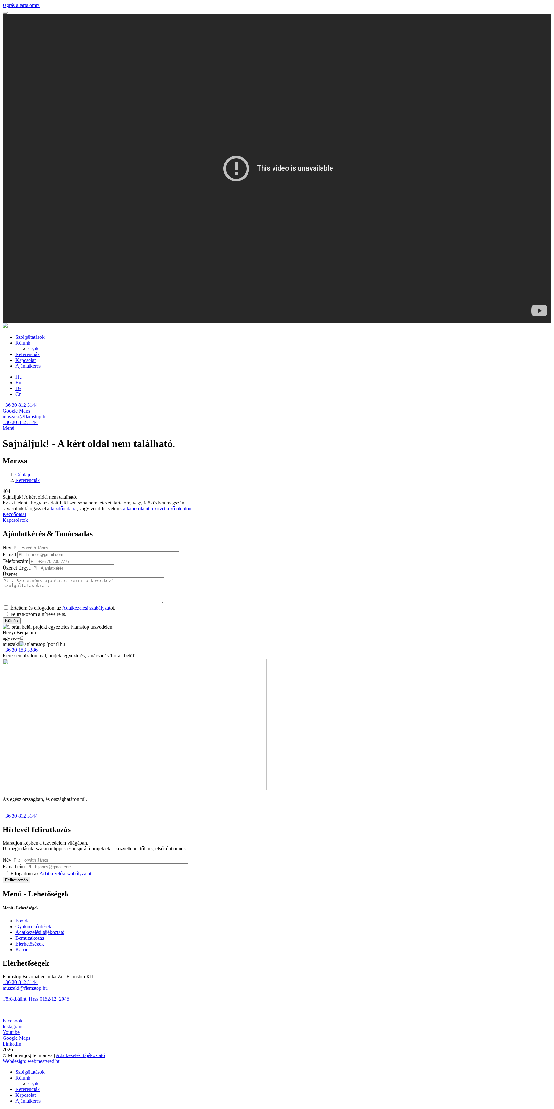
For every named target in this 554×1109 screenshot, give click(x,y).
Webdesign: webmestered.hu (32, 1061)
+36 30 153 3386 (20, 650)
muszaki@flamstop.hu (25, 416)
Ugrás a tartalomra (21, 5)
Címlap (22, 474)
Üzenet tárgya (17, 568)
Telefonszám (15, 561)
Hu (18, 376)
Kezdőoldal (14, 514)
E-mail (9, 554)
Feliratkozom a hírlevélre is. (38, 614)
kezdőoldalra (64, 508)
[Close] (5, 13)
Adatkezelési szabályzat (86, 608)
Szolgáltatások (30, 337)
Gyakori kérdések (33, 926)
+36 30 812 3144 (20, 405)
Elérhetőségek (29, 943)
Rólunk (22, 343)
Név (7, 547)
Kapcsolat (25, 360)
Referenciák (27, 354)
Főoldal (23, 920)
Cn (18, 394)
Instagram (12, 1026)
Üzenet (10, 574)
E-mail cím (14, 866)
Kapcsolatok (15, 520)
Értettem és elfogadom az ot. (62, 608)
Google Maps (16, 410)
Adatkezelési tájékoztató (39, 932)
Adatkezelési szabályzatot (65, 873)
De (18, 388)
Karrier (22, 949)
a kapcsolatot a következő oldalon (157, 508)
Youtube (11, 1032)
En (18, 382)
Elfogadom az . (51, 873)
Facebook (12, 1020)
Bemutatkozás (29, 938)
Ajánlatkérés (28, 366)
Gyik (33, 348)
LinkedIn (12, 1043)
